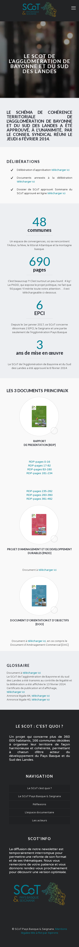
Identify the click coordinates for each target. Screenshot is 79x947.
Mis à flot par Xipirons (44, 933)
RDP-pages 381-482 (39, 498)
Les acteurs (39, 820)
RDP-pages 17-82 (39, 465)
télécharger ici (60, 170)
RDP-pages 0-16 (39, 461)
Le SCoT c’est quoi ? (39, 788)
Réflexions (39, 804)
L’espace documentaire (39, 812)
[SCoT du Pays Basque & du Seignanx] (39, 9)
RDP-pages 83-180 (39, 469)
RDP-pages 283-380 (39, 495)
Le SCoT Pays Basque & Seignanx (39, 796)
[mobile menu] (73, 8)
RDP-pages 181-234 (39, 473)
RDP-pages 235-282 (39, 491)
